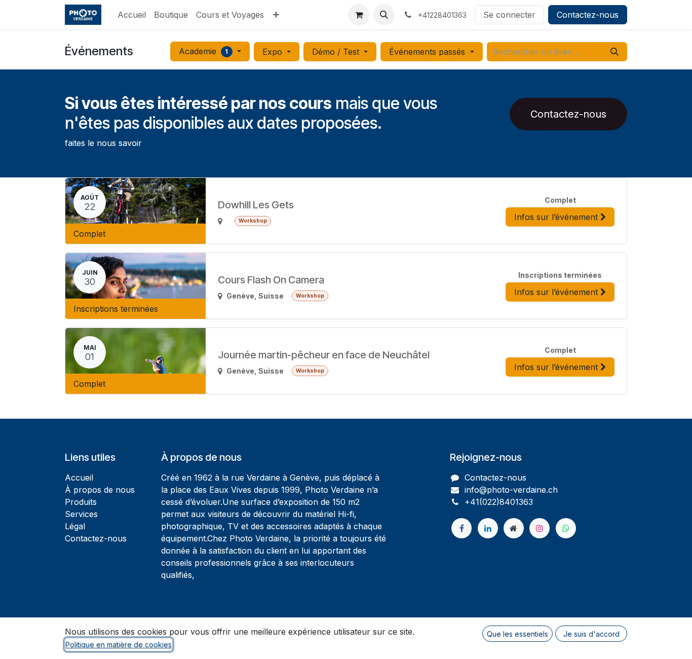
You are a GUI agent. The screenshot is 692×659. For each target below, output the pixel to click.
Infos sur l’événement (557, 217)
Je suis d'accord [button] (591, 634)
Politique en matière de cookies (118, 644)
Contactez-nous (588, 15)
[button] (384, 14)
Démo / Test (337, 52)
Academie (203, 51)
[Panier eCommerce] (358, 14)
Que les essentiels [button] (517, 634)
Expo (273, 52)
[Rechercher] (614, 51)
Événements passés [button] (428, 52)
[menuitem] (131, 15)
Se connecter (509, 15)
